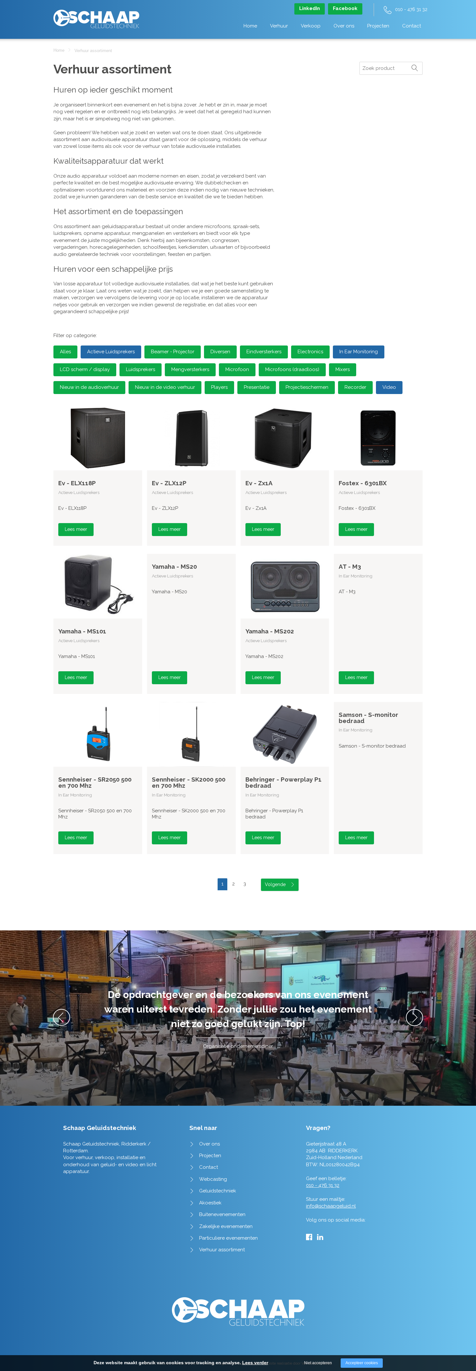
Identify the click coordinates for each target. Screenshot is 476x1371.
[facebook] (309, 1237)
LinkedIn (309, 8)
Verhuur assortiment (222, 1250)
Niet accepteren (318, 1363)
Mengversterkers (190, 369)
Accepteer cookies (362, 1363)
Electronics (310, 352)
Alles (65, 352)
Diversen (220, 352)
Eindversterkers (263, 352)
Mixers (342, 369)
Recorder (355, 387)
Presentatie (256, 387)
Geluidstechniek (217, 1191)
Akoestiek (210, 1203)
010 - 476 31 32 (411, 9)
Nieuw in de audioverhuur (89, 387)
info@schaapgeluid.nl (331, 1206)
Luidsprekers (140, 369)
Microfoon (237, 369)
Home (250, 26)
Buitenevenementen (222, 1214)
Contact (411, 26)
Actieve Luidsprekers (111, 352)
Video (389, 387)
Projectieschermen (307, 387)
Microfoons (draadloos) (292, 369)
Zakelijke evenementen (226, 1226)
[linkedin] (320, 1237)
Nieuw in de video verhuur (165, 387)
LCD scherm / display (85, 369)
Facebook (345, 8)
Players (219, 387)
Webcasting (213, 1179)
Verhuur (279, 26)
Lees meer (76, 529)
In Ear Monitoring (358, 352)
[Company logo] (96, 15)
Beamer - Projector (172, 352)
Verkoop (311, 26)
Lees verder (255, 1362)
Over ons (344, 26)
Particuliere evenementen (228, 1238)
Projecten (378, 26)
